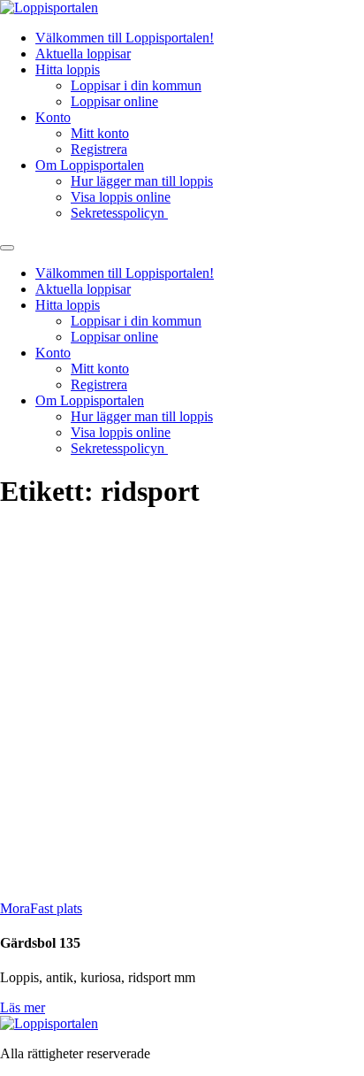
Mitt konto (100, 133)
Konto (53, 117)
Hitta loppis (67, 69)
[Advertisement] (182, 709)
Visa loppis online (121, 196)
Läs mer (22, 1007)
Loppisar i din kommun (136, 85)
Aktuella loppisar (83, 53)
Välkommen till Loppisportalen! (124, 37)
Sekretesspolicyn (119, 212)
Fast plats (56, 908)
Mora (15, 908)
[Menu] (7, 247)
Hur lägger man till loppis (142, 180)
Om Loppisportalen (89, 165)
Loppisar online (114, 101)
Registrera (99, 149)
